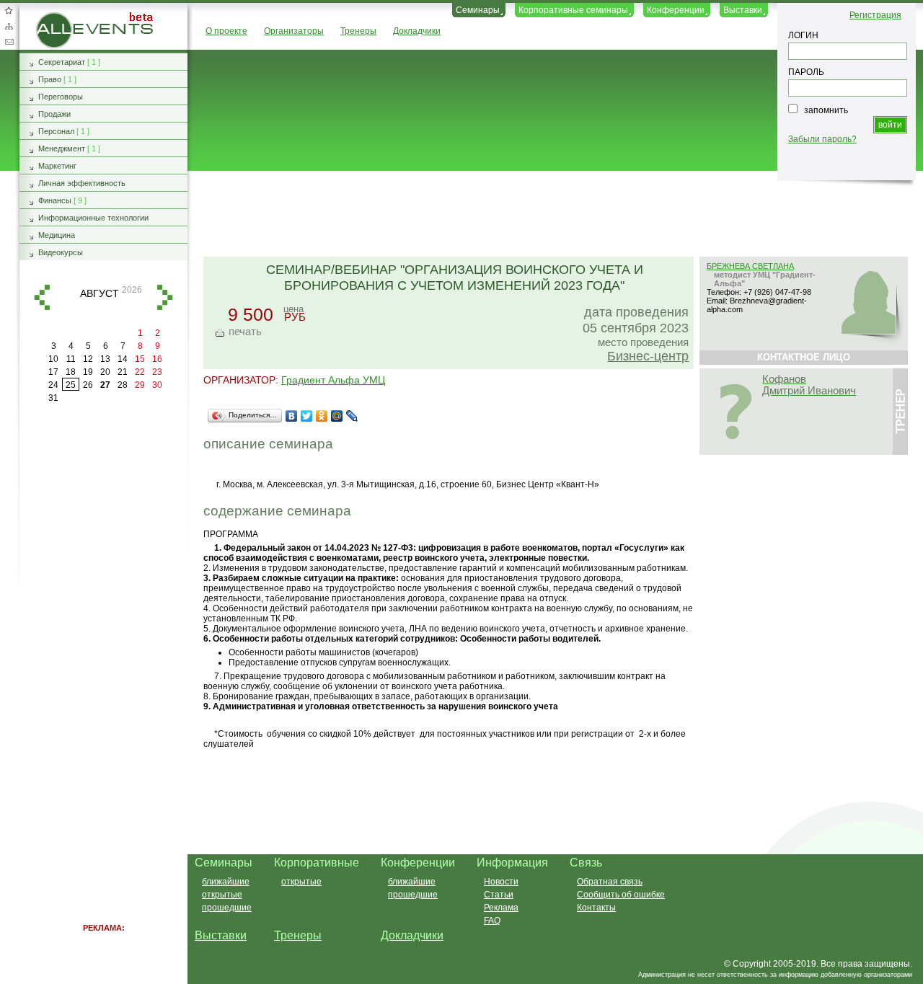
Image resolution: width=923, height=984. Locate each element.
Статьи (498, 895)
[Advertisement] (548, 214)
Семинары (478, 10)
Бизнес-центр (648, 355)
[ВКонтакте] (291, 416)
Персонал (56, 131)
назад (42, 297)
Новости (501, 882)
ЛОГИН (803, 35)
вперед (165, 297)
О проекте (226, 31)
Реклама (501, 908)
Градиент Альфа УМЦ (333, 380)
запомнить (826, 110)
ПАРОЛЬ (806, 72)
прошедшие (227, 908)
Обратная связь (8, 42)
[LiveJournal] (352, 416)
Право (49, 79)
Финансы (54, 200)
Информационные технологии (93, 217)
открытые (222, 895)
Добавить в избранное (8, 10)
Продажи (54, 114)
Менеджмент (61, 148)
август (99, 293)
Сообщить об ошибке (621, 895)
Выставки (742, 10)
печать (245, 331)
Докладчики (417, 31)
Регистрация (875, 15)
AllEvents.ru (59, 17)
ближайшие (225, 882)
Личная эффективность (81, 183)
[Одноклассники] (322, 416)
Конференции (676, 10)
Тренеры (358, 31)
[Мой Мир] (337, 416)
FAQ (492, 921)
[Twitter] (306, 416)
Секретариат (61, 62)
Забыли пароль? (822, 139)
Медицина (56, 235)
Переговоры (60, 96)
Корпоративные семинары (573, 10)
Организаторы (294, 31)
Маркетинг (57, 165)
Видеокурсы (60, 252)
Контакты (596, 908)
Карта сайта (8, 26)
